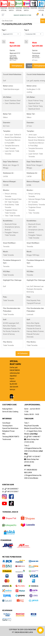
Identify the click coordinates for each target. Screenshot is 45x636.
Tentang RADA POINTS (10, 437)
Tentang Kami (7, 426)
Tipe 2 (26, 30)
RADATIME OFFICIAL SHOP (3, 10)
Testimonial (6, 439)
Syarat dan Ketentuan (10, 428)
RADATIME (33, 8)
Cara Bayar (6, 423)
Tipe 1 (4, 30)
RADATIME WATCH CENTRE (11, 10)
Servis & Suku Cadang (10, 412)
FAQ (3, 434)
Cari (42, 21)
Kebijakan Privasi (8, 431)
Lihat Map (33, 434)
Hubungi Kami (7, 409)
